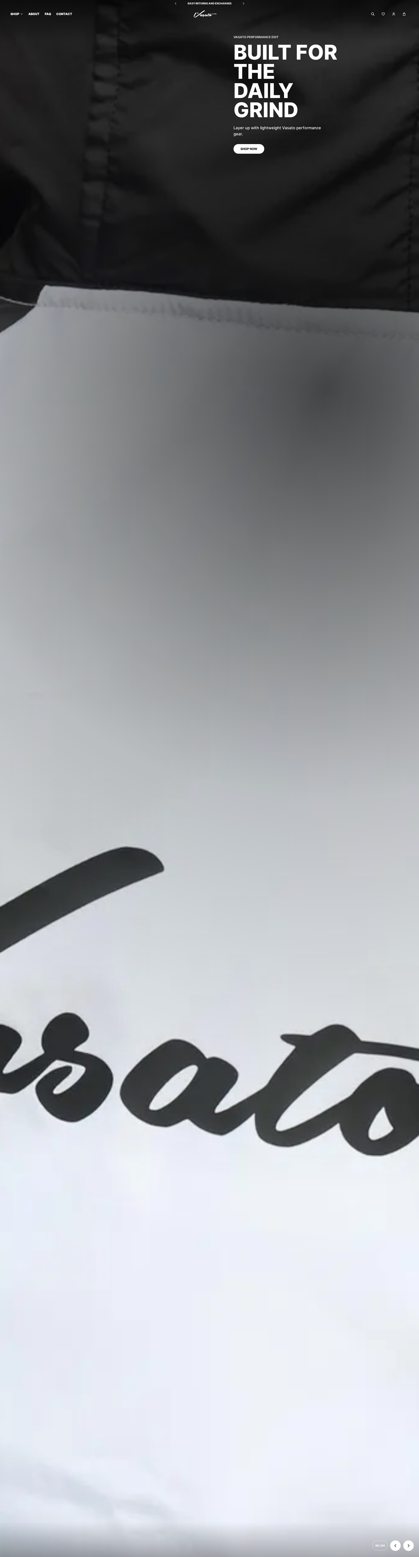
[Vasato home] (209, 14)
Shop (14, 14)
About (33, 14)
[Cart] (404, 14)
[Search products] (372, 14)
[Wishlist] (383, 14)
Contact (64, 14)
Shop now (245, 836)
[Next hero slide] (408, 1545)
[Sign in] (393, 14)
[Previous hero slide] (395, 1545)
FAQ (48, 14)
